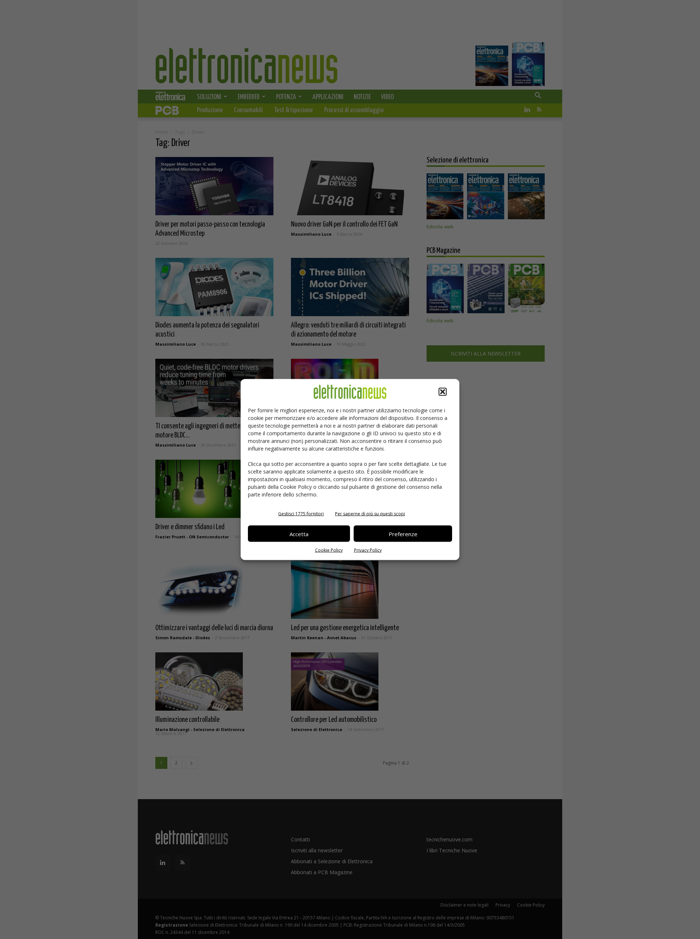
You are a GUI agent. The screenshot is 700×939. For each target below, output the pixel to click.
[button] (442, 392)
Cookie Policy (329, 550)
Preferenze (403, 533)
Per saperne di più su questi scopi (370, 514)
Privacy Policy (368, 550)
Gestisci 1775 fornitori (301, 514)
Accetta (298, 533)
